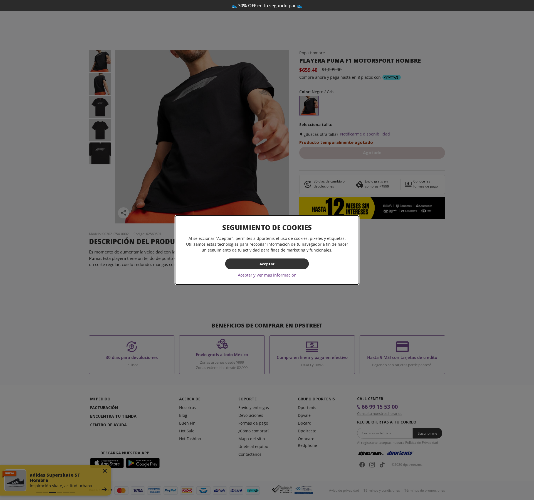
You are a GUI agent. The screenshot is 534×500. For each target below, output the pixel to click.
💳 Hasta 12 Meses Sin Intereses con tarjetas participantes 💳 (267, 6)
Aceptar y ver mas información (267, 274)
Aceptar (267, 263)
